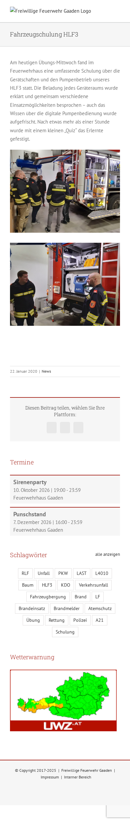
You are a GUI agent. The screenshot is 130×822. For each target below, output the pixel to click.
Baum (27, 585)
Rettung (57, 620)
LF (97, 597)
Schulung (65, 632)
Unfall (44, 573)
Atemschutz (100, 608)
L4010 (101, 573)
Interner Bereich (77, 776)
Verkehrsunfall (93, 585)
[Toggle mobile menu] (117, 11)
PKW (63, 573)
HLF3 (47, 585)
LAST (82, 573)
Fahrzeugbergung (48, 597)
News (46, 371)
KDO (65, 585)
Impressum (50, 776)
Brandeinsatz (32, 608)
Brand (81, 597)
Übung (33, 620)
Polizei (80, 620)
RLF (25, 573)
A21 (100, 620)
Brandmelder (67, 608)
